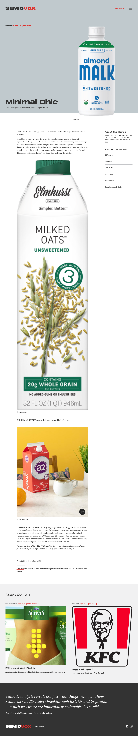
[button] (131, 8)
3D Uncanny (109, 155)
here (106, 142)
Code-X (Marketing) (29, 604)
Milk (39, 561)
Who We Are (39, 726)
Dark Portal (109, 168)
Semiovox (26, 107)
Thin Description (12, 107)
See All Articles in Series (113, 187)
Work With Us (120, 8)
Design (9, 26)
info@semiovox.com (25, 713)
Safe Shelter (109, 180)
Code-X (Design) (22, 26)
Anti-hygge (109, 174)
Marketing (11, 604)
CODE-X (24, 561)
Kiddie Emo (109, 161)
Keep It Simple (33, 561)
